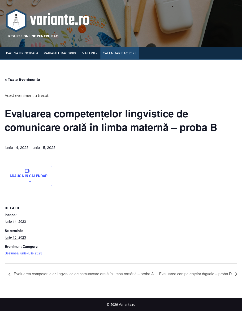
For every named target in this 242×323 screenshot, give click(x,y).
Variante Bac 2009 (60, 53)
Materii (88, 53)
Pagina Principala (22, 53)
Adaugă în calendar (28, 175)
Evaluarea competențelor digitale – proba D (196, 273)
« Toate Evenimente (22, 79)
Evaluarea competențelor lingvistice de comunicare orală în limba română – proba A (83, 273)
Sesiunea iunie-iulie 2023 (23, 253)
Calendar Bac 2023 (119, 53)
